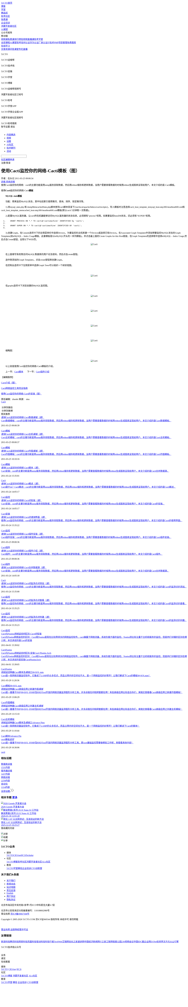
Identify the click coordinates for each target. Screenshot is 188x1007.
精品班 (4, 13)
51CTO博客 (12, 862)
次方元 (166, 941)
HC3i (23, 855)
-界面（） (23, 517)
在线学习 (5, 46)
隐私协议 (11, 899)
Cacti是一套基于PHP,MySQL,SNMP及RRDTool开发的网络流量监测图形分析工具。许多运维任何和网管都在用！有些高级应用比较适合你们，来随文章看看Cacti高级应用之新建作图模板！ (91, 692)
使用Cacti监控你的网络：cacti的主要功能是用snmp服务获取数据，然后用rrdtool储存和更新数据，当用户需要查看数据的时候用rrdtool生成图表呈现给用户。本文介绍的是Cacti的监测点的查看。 (94, 603)
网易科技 (23, 941)
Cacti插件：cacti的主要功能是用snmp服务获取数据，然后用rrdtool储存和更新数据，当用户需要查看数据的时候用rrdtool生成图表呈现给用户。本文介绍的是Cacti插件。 (82, 554)
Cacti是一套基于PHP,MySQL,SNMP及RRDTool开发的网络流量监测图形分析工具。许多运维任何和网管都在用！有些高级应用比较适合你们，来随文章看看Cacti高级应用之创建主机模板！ (91, 709)
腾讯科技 (14, 941)
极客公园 (117, 941)
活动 (9, 151)
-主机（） (22, 434)
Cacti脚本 (18, 372)
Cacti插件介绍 (42, 372)
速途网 (81, 941)
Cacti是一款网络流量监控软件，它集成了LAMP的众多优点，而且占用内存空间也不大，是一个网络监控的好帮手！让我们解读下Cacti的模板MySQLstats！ (76, 675)
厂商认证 (43, 42)
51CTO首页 (6, 3)
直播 (25, 49)
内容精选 (11, 135)
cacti (3, 752)
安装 (8, 514)
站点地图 (11, 887)
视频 (9, 138)
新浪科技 (5, 941)
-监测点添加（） (26, 583)
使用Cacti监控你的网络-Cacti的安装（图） (21, 394)
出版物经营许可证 (19, 929)
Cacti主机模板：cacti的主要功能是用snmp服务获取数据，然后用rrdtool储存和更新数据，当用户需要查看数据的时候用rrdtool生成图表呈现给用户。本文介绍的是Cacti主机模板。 (86, 437)
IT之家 (103, 941)
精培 (20, 868)
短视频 (24, 39)
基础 (7, 739)
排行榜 (17, 39)
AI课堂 (4, 29)
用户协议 (11, 896)
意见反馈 (11, 890)
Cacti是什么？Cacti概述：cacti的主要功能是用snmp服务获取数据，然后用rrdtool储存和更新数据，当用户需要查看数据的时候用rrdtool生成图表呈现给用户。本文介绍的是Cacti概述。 (88, 487)
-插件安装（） (22, 534)
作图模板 (10, 702)
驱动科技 (40, 941)
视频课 (4, 39)
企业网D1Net (150, 941)
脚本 (8, 736)
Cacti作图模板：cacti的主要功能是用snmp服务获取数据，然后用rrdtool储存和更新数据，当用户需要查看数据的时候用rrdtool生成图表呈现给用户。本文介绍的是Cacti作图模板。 (86, 454)
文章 (3, 49)
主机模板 (10, 719)
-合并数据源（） (23, 567)
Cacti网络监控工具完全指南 (14, 388)
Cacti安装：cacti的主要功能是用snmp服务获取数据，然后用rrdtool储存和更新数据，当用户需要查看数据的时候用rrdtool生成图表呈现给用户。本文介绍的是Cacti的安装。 (83, 504)
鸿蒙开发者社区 (9, 26)
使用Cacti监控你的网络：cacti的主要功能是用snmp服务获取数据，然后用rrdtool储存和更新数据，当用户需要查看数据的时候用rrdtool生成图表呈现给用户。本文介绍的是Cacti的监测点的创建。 (94, 620)
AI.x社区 (46, 862)
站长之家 (73, 941)
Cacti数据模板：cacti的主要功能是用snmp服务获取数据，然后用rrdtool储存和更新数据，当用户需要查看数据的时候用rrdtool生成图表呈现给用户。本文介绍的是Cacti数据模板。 (86, 420)
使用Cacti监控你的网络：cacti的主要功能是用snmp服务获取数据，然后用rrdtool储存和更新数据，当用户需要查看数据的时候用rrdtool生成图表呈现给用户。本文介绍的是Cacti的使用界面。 (91, 520)
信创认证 (25, 42)
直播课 (31, 39)
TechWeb (58, 941)
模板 (8, 431)
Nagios (9, 650)
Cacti (3, 402)
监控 (8, 497)
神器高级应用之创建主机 (22, 706)
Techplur (29, 855)
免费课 (4, 19)
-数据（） (22, 417)
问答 (12, 49)
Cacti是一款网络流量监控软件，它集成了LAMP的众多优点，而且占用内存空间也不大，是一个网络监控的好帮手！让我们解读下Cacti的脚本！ (70, 726)
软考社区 (5, 16)
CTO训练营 (36, 868)
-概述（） (20, 483)
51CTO (10, 855)
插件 (8, 547)
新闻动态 (11, 884)
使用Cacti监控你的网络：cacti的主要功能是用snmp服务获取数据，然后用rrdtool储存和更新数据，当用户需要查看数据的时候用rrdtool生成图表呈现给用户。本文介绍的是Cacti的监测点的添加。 (94, 587)
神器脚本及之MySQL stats (22, 672)
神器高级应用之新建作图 (22, 689)
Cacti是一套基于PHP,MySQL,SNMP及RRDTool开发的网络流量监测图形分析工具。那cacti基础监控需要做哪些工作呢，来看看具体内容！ (67, 743)
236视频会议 (128, 941)
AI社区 (10, 144)
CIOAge (17, 855)
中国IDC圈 (139, 941)
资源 (8, 49)
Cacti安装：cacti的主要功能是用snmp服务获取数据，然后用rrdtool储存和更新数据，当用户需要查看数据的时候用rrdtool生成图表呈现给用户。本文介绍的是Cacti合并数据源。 (85, 471)
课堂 (16, 49)
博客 (3, 6)
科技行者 (49, 941)
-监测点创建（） (26, 617)
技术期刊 (11, 148)
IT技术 (50, 42)
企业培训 (5, 23)
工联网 (109, 941)
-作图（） (22, 451)
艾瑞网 (65, 941)
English (10, 893)
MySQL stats (15, 686)
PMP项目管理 (60, 42)
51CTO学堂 (12, 868)
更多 (14, 797)
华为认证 (34, 42)
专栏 (21, 49)
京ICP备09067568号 (19, 914)
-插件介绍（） (22, 551)
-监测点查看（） (26, 600)
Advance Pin (15, 736)
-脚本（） (20, 468)
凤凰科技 (32, 941)
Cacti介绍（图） (9, 383)
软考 (19, 42)
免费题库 (71, 42)
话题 (9, 141)
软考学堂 (38, 39)
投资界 (160, 941)
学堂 (3, 9)
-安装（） (21, 500)
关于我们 (11, 880)
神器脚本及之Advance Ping (23, 722)
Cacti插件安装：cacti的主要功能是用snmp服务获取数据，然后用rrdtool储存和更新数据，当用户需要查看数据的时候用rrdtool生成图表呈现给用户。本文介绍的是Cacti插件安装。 (86, 537)
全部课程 (5, 42)
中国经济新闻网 (92, 941)
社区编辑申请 (7, 159)
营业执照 (5, 929)
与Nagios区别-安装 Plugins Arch (26, 653)
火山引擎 (174, 941)
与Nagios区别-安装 (21, 634)
